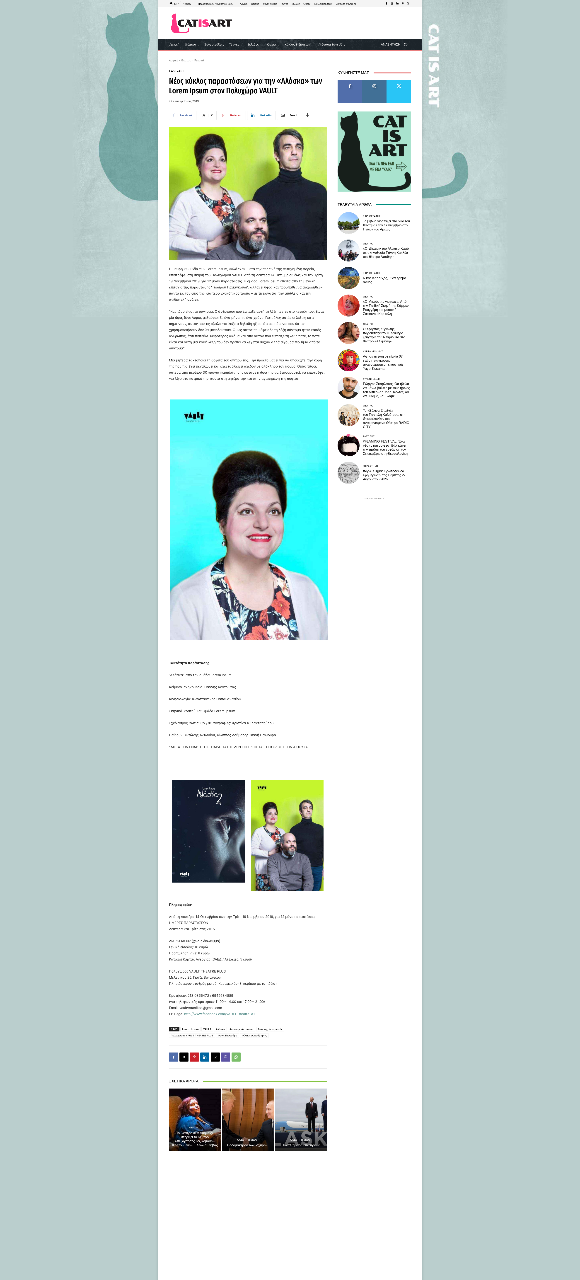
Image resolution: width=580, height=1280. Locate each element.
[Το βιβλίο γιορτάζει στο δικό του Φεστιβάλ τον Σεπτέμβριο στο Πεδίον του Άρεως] (349, 223)
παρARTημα (370, 466)
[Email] (215, 1057)
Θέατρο (186, 60)
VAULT (207, 1029)
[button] (396, 44)
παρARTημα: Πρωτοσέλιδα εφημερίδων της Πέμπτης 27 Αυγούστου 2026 (384, 475)
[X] (408, 3)
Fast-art (199, 60)
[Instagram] (392, 3)
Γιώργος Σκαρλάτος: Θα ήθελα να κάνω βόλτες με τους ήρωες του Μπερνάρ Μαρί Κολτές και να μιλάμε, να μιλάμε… (386, 390)
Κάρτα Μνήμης (373, 351)
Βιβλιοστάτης (371, 216)
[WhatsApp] (236, 1057)
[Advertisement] (327, 23)
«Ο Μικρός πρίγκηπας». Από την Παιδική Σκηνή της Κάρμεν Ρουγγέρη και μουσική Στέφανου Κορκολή (386, 308)
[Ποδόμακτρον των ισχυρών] (248, 1120)
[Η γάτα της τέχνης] (201, 23)
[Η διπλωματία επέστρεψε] (301, 1120)
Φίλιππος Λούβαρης (254, 1035)
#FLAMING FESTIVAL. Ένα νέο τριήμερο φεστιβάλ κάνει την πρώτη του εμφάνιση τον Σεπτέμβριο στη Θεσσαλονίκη (385, 447)
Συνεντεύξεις (371, 378)
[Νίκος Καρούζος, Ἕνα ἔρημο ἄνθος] (349, 278)
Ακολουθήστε (374, 82)
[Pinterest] (403, 3)
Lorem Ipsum (190, 1029)
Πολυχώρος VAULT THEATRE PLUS (192, 1035)
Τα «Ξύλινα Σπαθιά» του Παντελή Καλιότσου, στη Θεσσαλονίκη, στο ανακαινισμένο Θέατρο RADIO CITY (386, 419)
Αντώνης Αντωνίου (242, 1029)
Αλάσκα (220, 1029)
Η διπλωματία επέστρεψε (301, 1145)
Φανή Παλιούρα (227, 1035)
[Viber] (225, 1057)
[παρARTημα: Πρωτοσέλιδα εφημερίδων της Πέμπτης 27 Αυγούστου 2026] (349, 473)
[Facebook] (386, 3)
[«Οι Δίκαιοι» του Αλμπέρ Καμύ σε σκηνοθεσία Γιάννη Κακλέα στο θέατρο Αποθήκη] (349, 250)
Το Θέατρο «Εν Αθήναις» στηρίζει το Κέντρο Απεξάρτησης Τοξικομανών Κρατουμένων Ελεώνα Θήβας (195, 1139)
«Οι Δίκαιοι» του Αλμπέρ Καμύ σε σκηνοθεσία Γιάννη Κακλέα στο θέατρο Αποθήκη (386, 253)
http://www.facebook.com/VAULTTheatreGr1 (219, 1014)
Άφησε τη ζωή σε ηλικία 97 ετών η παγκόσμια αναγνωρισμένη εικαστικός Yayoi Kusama (383, 362)
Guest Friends (247, 1139)
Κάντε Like (350, 82)
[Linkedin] (397, 3)
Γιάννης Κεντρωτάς (270, 1029)
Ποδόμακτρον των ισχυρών (247, 1145)
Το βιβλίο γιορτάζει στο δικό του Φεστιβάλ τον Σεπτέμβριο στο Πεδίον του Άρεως (386, 225)
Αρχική (173, 60)
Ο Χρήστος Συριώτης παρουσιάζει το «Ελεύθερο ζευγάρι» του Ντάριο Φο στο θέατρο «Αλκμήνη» (384, 335)
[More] (307, 115)
